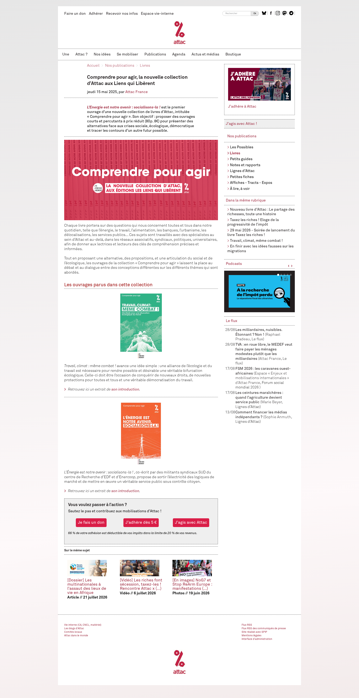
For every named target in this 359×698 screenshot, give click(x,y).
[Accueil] (179, 32)
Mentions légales (251, 635)
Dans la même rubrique (246, 200)
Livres (145, 66)
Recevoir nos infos (122, 14)
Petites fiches (242, 177)
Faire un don (75, 14)
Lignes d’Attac (242, 171)
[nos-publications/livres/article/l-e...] (141, 433)
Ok (254, 13)
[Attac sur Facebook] (271, 13)
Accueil (93, 66)
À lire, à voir (240, 189)
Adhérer (96, 14)
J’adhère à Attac (242, 106)
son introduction (125, 389)
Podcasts (234, 264)
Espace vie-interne (157, 14)
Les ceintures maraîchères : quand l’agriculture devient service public (259, 397)
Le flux (231, 321)
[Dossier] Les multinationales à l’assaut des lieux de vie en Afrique (86, 586)
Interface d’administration (257, 639)
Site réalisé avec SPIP (254, 632)
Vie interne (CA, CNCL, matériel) (82, 625)
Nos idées (102, 54)
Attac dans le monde (76, 635)
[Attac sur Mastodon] (285, 13)
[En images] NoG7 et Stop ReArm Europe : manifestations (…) (192, 584)
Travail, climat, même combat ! (256, 241)
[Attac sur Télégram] (292, 13)
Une (65, 54)
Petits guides (241, 159)
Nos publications (119, 66)
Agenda (178, 54)
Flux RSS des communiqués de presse (264, 628)
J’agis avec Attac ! (241, 124)
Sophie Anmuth (277, 417)
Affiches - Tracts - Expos (251, 183)
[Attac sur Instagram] (278, 13)
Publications (155, 54)
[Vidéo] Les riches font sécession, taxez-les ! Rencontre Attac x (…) (141, 584)
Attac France (136, 92)
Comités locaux (73, 632)
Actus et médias (205, 54)
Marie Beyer (271, 402)
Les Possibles (241, 147)
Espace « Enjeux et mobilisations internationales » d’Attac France (262, 378)
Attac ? (81, 54)
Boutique (233, 54)
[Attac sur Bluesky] (265, 13)
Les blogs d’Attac (74, 628)
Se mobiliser (127, 54)
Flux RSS (247, 625)
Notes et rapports (245, 165)
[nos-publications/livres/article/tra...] (141, 326)
